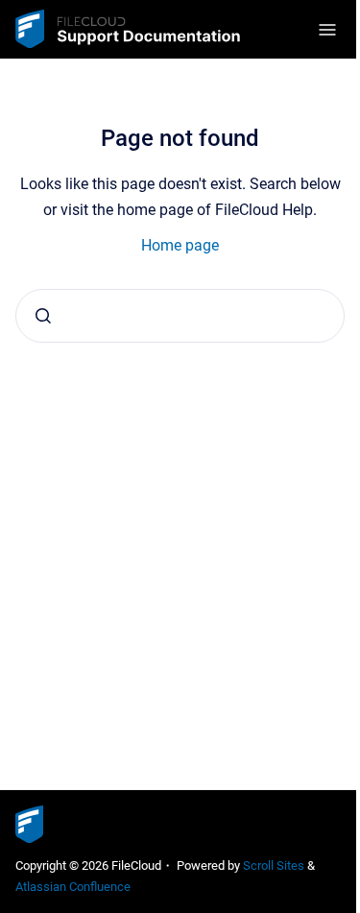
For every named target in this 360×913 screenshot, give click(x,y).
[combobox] (180, 316)
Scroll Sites (273, 865)
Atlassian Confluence (73, 886)
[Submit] (43, 315)
